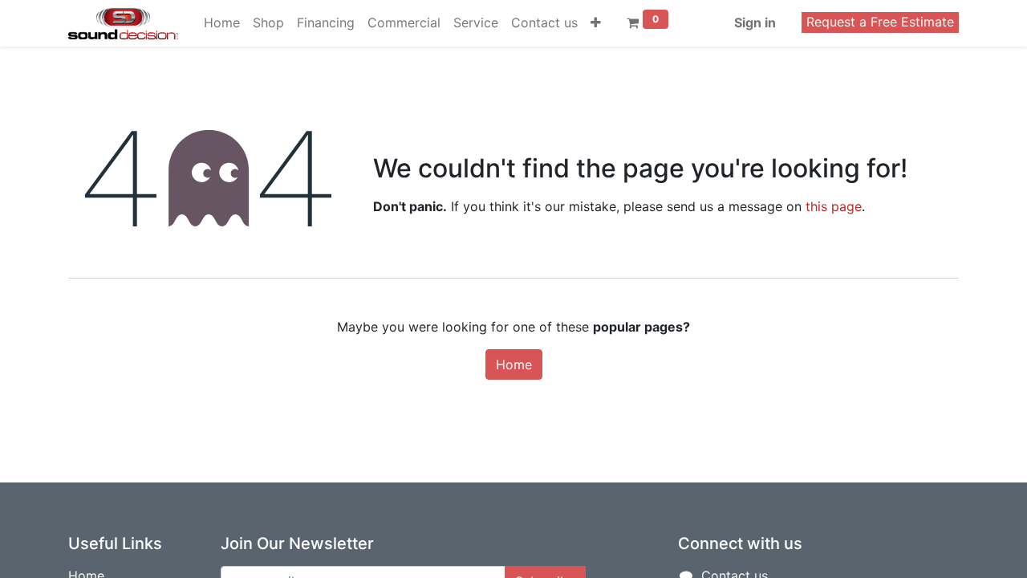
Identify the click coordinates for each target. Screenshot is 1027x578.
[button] (595, 22)
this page (834, 206)
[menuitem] (221, 22)
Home (514, 364)
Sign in (755, 22)
